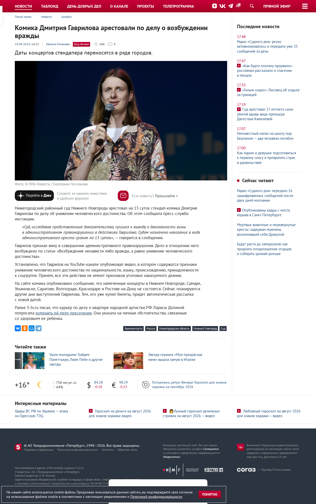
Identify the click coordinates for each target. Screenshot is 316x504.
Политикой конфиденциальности (156, 496)
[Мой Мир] (32, 328)
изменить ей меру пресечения (64, 313)
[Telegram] (38, 328)
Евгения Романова (58, 44)
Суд (223, 328)
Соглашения (211, 449)
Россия (150, 328)
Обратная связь (127, 449)
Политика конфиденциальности (77, 449)
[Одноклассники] (25, 328)
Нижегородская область (174, 328)
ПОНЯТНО (209, 494)
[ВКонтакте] (18, 328)
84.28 (98, 382)
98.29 (123, 382)
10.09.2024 (22, 44)
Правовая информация (39, 449)
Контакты (108, 449)
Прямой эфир (276, 6)
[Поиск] (251, 5)
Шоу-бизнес (81, 44)
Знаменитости (133, 328)
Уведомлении (171, 457)
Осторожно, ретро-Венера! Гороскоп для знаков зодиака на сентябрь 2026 (189, 384)
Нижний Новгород (205, 328)
